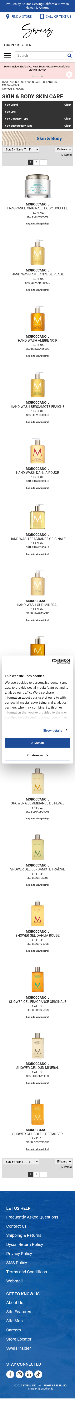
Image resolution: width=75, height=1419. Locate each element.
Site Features (18, 1311)
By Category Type (17, 118)
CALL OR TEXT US (59, 16)
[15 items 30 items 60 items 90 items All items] (63, 149)
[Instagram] (20, 1374)
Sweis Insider (18, 1348)
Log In (9, 45)
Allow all (37, 743)
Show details (52, 730)
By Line (11, 111)
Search (70, 56)
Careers (13, 1329)
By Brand (12, 104)
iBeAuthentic (45, 1388)
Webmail (14, 1280)
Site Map (14, 1320)
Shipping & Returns (23, 1235)
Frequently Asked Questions (32, 1217)
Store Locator (18, 1339)
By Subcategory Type (19, 125)
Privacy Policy (19, 1253)
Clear (67, 104)
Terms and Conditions (26, 1271)
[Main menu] (7, 55)
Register (24, 45)
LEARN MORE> (37, 69)
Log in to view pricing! (37, 223)
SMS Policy (16, 1262)
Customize (35, 755)
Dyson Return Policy (24, 1244)
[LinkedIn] (29, 1374)
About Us (14, 1302)
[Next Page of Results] (43, 162)
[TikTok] (38, 1374)
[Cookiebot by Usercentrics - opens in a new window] (53, 661)
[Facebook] (10, 1374)
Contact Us (16, 1226)
